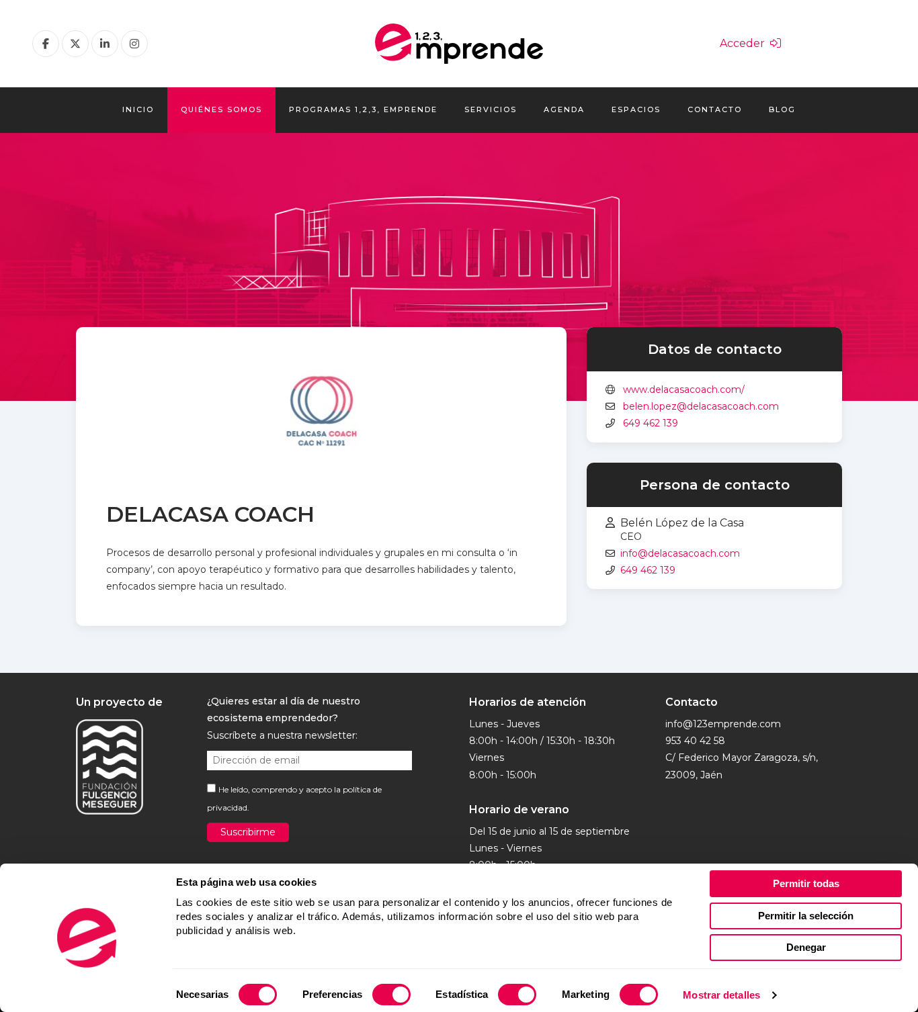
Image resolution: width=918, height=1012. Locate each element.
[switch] (391, 994)
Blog (782, 109)
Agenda (564, 109)
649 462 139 (650, 423)
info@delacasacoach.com (680, 553)
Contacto (714, 109)
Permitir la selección (805, 915)
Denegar (806, 947)
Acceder (745, 43)
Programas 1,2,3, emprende (363, 109)
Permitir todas (806, 883)
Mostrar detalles (721, 995)
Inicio (138, 109)
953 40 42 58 (695, 741)
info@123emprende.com (723, 724)
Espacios (636, 109)
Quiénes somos (221, 109)
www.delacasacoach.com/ (684, 389)
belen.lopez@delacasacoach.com (701, 406)
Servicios (490, 109)
